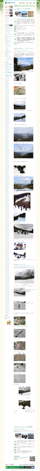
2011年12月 (6, 308)
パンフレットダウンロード (8, 20)
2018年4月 (6, 208)
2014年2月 (6, 274)
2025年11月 (6, 90)
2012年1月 (6, 307)
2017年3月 (6, 225)
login (28, 469)
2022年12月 (6, 135)
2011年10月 (6, 311)
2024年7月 (6, 111)
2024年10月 (6, 107)
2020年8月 (6, 171)
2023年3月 (6, 131)
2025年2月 (6, 102)
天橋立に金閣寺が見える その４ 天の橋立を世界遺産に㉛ (8, 73)
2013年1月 (6, 291)
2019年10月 (6, 184)
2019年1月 (6, 196)
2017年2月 (6, 226)
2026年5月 (6, 82)
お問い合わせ (7, 21)
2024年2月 (6, 118)
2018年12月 (6, 197)
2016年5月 (6, 238)
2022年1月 (6, 148)
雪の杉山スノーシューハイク (19, 264)
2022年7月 (6, 140)
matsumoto (24, 50)
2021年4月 (6, 160)
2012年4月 (6, 303)
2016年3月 (6, 241)
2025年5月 (6, 98)
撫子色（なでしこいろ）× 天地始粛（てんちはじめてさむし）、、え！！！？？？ (8, 67)
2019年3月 (6, 193)
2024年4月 (6, 115)
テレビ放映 (6, 31)
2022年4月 (6, 144)
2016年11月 (6, 230)
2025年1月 (6, 103)
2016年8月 (6, 234)
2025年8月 (6, 94)
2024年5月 (6, 114)
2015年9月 (6, 249)
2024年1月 (6, 119)
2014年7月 (6, 267)
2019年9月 (6, 185)
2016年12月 (6, 229)
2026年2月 (6, 86)
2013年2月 (6, 290)
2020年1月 (6, 180)
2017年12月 (6, 213)
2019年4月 (6, 192)
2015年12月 (6, 245)
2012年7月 (6, 299)
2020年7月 (6, 172)
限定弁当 (7, 44)
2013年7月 (6, 283)
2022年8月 (6, 139)
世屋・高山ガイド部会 (8, 38)
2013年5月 (6, 286)
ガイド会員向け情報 (7, 30)
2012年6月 (6, 300)
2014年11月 (6, 262)
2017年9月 (6, 217)
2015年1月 (6, 259)
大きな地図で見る (16, 44)
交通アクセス (7, 17)
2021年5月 (6, 159)
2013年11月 (6, 278)
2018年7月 (6, 204)
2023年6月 (6, 127)
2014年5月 (6, 270)
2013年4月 (6, 287)
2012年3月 (6, 304)
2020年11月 (6, 167)
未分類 (6, 53)
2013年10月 (6, 279)
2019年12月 (6, 181)
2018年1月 (6, 212)
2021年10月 (6, 152)
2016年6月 (6, 237)
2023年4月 (6, 130)
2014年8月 (6, 266)
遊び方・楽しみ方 (7, 56)
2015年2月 (6, 258)
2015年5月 (6, 254)
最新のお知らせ (7, 52)
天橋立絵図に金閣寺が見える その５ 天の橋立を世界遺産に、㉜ (8, 64)
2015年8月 (6, 250)
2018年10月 (6, 200)
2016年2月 (6, 242)
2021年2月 (6, 163)
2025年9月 (6, 93)
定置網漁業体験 (16, 456)
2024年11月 (6, 106)
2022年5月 (6, 143)
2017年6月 (6, 221)
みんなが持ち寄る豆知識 (8, 28)
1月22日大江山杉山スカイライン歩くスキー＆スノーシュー (24, 49)
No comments (27, 265)
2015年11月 (6, 246)
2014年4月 (6, 271)
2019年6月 (6, 189)
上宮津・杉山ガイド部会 (20, 50)
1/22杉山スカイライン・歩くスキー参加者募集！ (23, 426)
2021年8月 (6, 155)
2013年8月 (6, 282)
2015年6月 (6, 253)
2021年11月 (6, 151)
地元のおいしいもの (7, 42)
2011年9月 (6, 312)
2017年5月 (6, 222)
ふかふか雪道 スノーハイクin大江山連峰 (22, 8)
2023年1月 (6, 134)
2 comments (27, 50)
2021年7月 (6, 156)
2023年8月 (6, 126)
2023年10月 (6, 123)
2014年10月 (6, 263)
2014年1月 (6, 275)
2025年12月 (6, 89)
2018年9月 (6, 201)
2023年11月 (6, 122)
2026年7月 (6, 81)
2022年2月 (6, 147)
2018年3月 (6, 209)
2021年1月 (6, 164)
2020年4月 (6, 176)
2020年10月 (6, 168)
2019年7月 (6, 188)
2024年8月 (6, 110)
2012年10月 (6, 295)
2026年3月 (6, 85)
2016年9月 (6, 233)
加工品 (7, 43)
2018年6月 (6, 205)
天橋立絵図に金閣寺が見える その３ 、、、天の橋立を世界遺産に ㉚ (8, 76)
